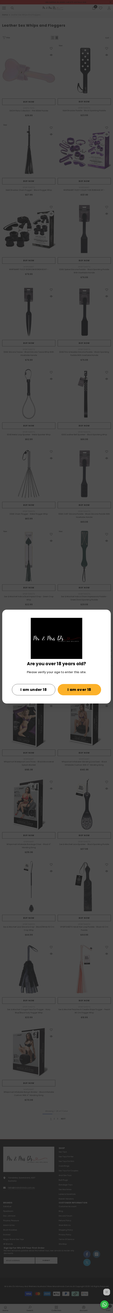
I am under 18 (33, 689)
